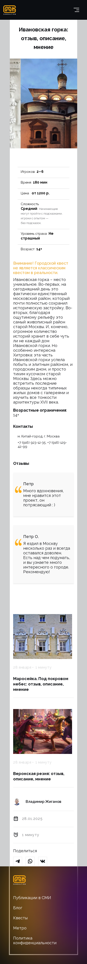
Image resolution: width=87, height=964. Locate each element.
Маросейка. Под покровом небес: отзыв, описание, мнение (40, 684)
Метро (20, 928)
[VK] (44, 861)
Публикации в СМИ (32, 897)
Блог (17, 907)
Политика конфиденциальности (34, 940)
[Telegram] (19, 861)
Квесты (20, 918)
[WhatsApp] (32, 861)
